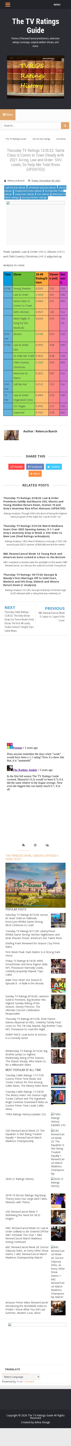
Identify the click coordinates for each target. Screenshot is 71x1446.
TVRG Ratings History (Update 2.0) (25, 1114)
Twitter (55, 466)
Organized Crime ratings (28, 190)
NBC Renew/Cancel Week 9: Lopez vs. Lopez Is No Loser (52, 616)
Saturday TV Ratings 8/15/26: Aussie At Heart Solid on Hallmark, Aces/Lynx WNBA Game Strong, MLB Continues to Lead (26, 920)
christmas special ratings (42, 187)
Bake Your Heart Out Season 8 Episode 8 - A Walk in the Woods (24, 981)
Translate (28, 1381)
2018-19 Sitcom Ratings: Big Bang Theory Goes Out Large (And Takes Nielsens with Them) (26, 1199)
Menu (9, 114)
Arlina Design (42, 1422)
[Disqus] (35, 690)
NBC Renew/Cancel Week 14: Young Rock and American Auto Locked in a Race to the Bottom (34, 555)
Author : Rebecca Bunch (40, 431)
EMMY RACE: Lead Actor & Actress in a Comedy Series (26, 1036)
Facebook (35, 466)
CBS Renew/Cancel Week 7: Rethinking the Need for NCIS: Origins (23, 1215)
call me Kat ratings (15, 187)
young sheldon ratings (34, 197)
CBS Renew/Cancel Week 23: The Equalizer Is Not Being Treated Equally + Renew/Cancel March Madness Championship (25, 1136)
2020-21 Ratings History (19, 1179)
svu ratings (43, 194)
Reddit (18, 466)
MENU (57, 4)
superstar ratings (24, 194)
